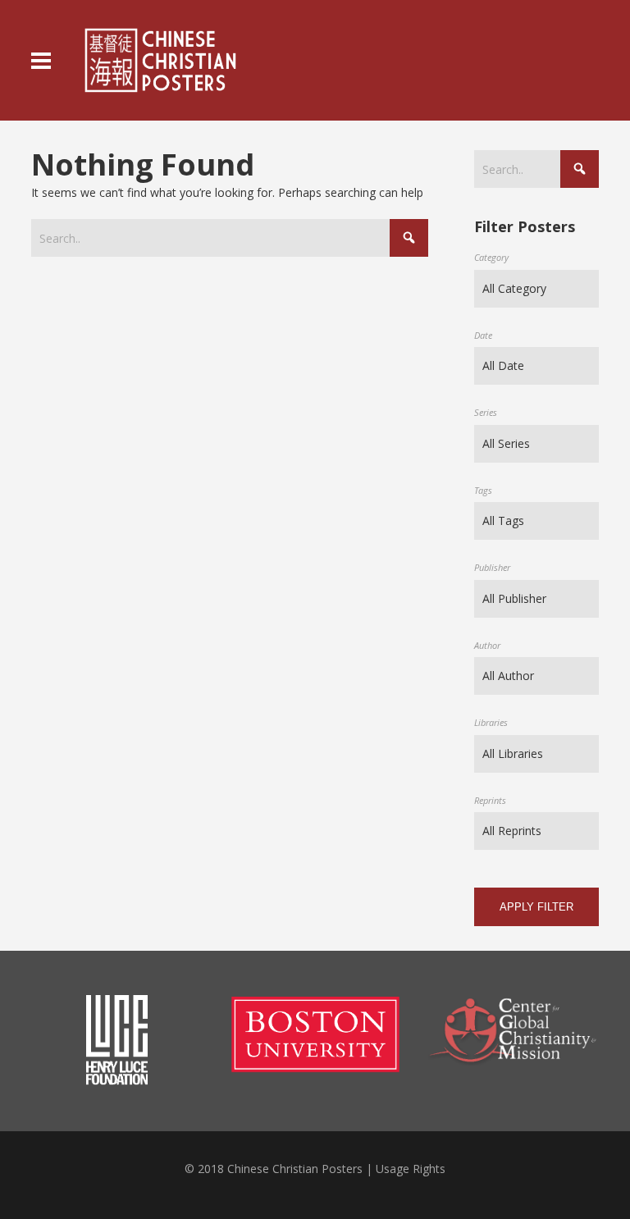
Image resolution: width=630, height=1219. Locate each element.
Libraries (491, 722)
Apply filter (536, 907)
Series (485, 412)
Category (491, 257)
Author (487, 645)
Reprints (490, 800)
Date (483, 335)
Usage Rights (410, 1168)
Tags (483, 490)
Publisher (492, 567)
